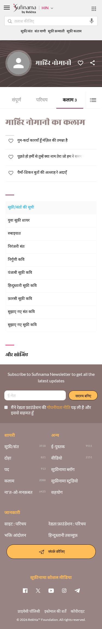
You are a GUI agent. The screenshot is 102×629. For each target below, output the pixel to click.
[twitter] (38, 590)
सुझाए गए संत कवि (21, 312)
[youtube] (51, 590)
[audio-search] (91, 21)
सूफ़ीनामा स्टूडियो (64, 481)
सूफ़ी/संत (26, 31)
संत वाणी (40, 31)
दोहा (7, 458)
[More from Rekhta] (93, 8)
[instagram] (64, 590)
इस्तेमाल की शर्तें (55, 611)
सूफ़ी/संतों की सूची (21, 207)
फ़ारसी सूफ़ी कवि (20, 299)
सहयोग (57, 492)
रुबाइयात (14, 233)
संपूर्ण (16, 100)
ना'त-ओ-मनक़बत (18, 492)
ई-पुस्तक (58, 446)
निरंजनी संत (16, 246)
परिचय (42, 100)
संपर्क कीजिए (56, 551)
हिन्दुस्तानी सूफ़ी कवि (22, 286)
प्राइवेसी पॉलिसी (29, 611)
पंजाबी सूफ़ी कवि (20, 272)
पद (6, 469)
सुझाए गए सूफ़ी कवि (22, 325)
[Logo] (24, 9)
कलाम (70, 100)
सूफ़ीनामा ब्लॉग (63, 469)
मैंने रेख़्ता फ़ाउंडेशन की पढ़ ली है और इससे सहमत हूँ (51, 410)
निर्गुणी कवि (16, 259)
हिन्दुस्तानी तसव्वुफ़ (63, 535)
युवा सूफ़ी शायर (19, 220)
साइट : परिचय (15, 524)
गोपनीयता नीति (59, 407)
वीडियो (56, 458)
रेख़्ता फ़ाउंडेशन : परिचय (67, 524)
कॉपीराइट (78, 611)
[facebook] (25, 590)
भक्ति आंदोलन (15, 535)
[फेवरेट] (80, 62)
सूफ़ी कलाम (74, 31)
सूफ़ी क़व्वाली (56, 31)
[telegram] (77, 590)
